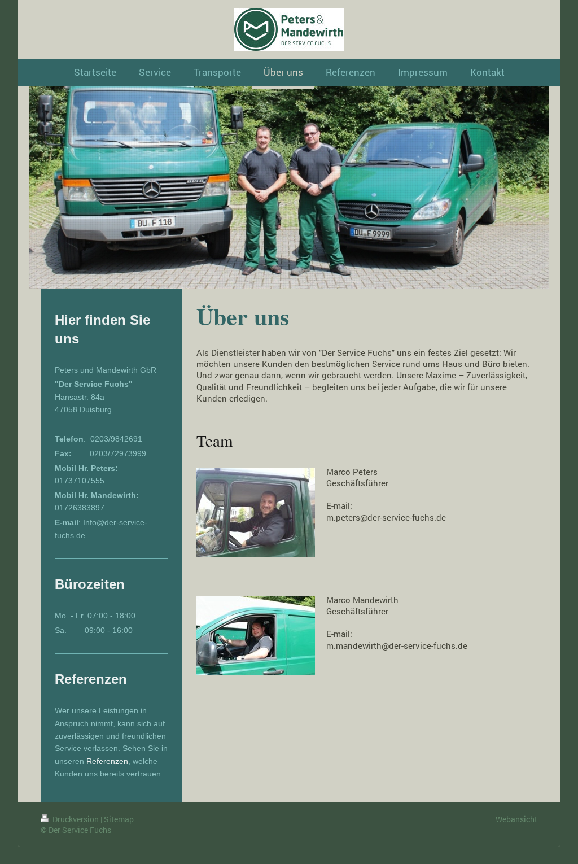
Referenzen (107, 761)
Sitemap (119, 819)
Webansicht (516, 819)
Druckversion (75, 819)
